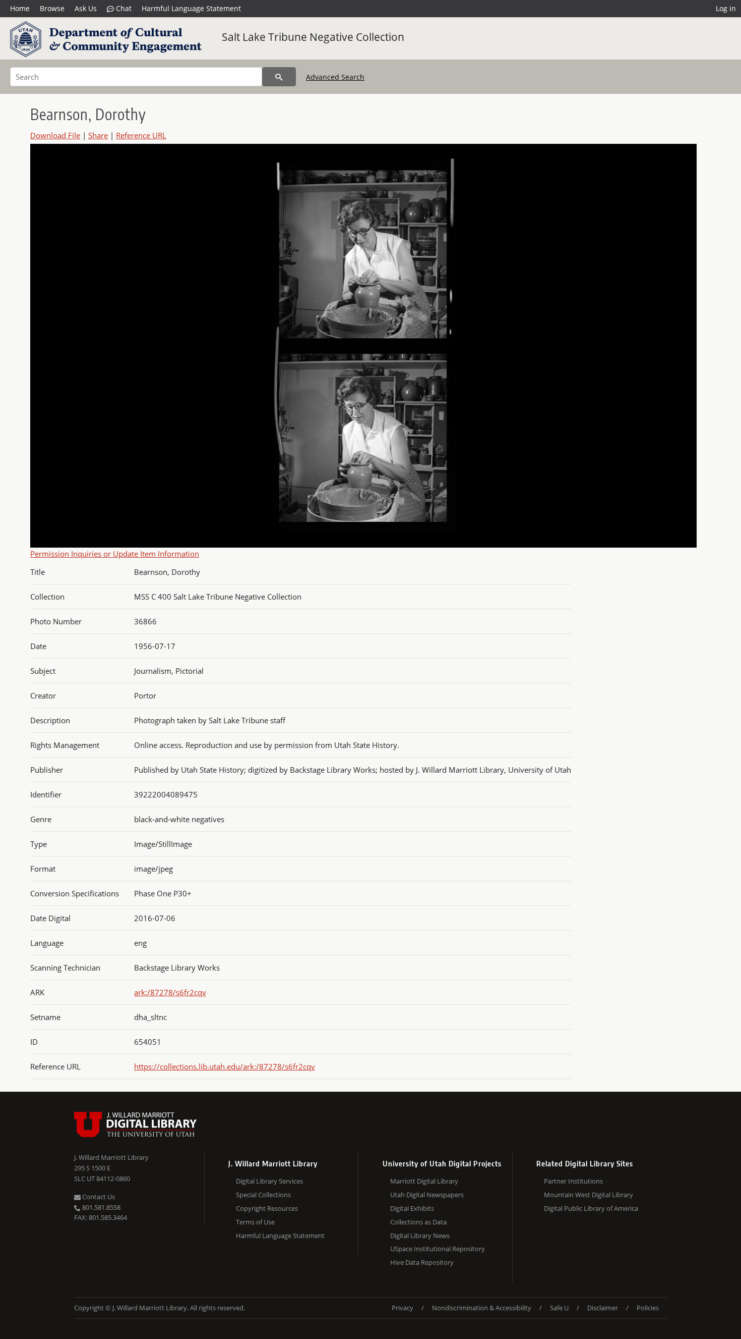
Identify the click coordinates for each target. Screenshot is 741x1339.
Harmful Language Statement (191, 8)
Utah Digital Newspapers (427, 1194)
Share (98, 135)
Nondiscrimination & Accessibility (481, 1307)
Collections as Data (418, 1221)
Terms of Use (255, 1221)
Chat (123, 8)
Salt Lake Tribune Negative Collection (313, 37)
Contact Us (98, 1196)
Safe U (559, 1307)
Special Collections (263, 1194)
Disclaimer (602, 1307)
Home (20, 8)
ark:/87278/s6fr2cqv (170, 992)
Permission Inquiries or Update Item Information (114, 554)
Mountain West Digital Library (588, 1194)
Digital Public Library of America (591, 1208)
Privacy (402, 1307)
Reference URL (141, 135)
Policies (648, 1307)
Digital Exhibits (412, 1208)
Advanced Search (335, 77)
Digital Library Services (269, 1181)
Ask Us (86, 8)
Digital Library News (420, 1235)
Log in (726, 8)
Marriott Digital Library (424, 1181)
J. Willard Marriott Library (111, 1157)
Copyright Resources (267, 1208)
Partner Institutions (573, 1181)
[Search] (279, 76)
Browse (52, 8)
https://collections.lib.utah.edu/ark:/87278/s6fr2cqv (224, 1066)
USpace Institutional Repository (437, 1248)
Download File (55, 135)
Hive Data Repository (422, 1262)
